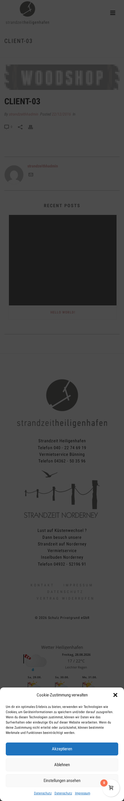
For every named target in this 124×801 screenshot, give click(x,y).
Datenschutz (43, 793)
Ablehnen (62, 764)
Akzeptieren (62, 748)
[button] (115, 695)
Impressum (82, 793)
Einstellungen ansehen (62, 780)
